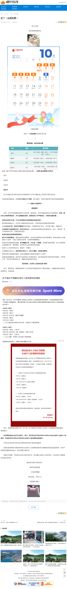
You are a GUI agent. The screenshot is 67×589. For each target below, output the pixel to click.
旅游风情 (14, 6)
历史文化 (47, 6)
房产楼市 (14, 9)
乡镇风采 (58, 6)
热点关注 (3, 6)
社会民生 (25, 6)
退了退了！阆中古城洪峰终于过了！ (10, 522)
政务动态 (36, 6)
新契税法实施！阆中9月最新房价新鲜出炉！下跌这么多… (51, 522)
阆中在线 (33, 571)
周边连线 (3, 9)
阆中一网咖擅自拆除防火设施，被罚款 (11, 545)
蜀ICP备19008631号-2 (23, 578)
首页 (2, 14)
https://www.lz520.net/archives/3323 (37, 501)
